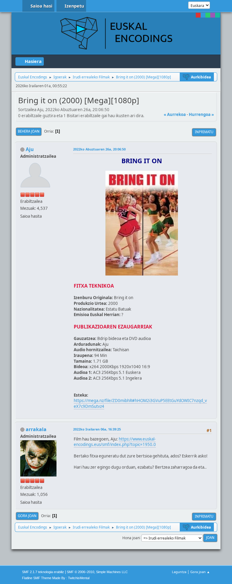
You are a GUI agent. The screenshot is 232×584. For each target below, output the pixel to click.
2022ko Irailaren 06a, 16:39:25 (97, 429)
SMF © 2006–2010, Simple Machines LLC (97, 572)
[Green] (207, 15)
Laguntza (179, 571)
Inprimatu (204, 132)
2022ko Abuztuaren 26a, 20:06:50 (99, 149)
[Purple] (212, 15)
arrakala (36, 429)
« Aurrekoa (175, 114)
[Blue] (203, 15)
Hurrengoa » (201, 114)
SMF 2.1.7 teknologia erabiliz (43, 572)
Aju (30, 149)
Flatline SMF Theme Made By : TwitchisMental (55, 578)
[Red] (198, 15)
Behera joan (29, 131)
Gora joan (27, 515)
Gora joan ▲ (200, 571)
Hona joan (131, 537)
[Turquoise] (217, 15)
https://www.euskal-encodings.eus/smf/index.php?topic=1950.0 (115, 441)
